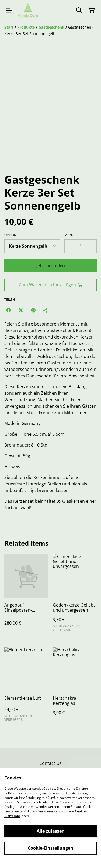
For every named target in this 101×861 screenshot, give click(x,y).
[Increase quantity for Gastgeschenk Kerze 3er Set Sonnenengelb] (91, 246)
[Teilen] (45, 310)
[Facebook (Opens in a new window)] (8, 310)
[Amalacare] (28, 10)
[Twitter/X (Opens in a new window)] (21, 310)
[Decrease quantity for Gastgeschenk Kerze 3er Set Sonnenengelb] (69, 246)
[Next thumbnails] (90, 156)
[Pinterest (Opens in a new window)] (33, 310)
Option (10, 235)
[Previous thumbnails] (10, 156)
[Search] (78, 10)
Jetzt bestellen (50, 266)
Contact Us (50, 763)
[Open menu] (9, 10)
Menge (70, 235)
